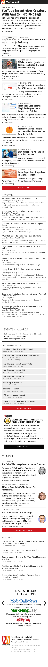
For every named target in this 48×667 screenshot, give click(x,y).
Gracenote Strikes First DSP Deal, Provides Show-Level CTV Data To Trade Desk (31, 131)
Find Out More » (24, 446)
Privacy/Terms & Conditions (20, 642)
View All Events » (24, 408)
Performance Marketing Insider (15, 484)
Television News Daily (26, 126)
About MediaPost (17, 637)
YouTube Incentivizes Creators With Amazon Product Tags (24, 12)
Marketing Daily (24, 60)
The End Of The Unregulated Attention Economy (23, 464)
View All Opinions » (24, 530)
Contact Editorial (17, 639)
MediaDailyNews (9, 7)
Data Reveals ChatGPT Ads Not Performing (32, 41)
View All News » (24, 188)
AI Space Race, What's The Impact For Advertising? (19, 488)
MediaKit (28, 637)
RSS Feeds (27, 639)
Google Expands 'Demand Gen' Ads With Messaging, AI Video (31, 86)
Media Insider (7, 462)
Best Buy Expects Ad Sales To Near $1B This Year (31, 153)
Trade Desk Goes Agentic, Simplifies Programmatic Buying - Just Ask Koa (29, 108)
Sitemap (36, 639)
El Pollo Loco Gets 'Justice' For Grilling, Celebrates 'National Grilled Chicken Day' (31, 65)
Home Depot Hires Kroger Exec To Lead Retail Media (31, 173)
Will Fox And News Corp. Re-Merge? (17, 512)
